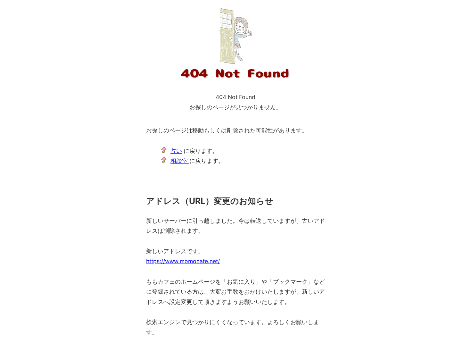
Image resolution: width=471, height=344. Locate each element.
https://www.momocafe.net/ (183, 261)
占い (176, 150)
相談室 (179, 160)
